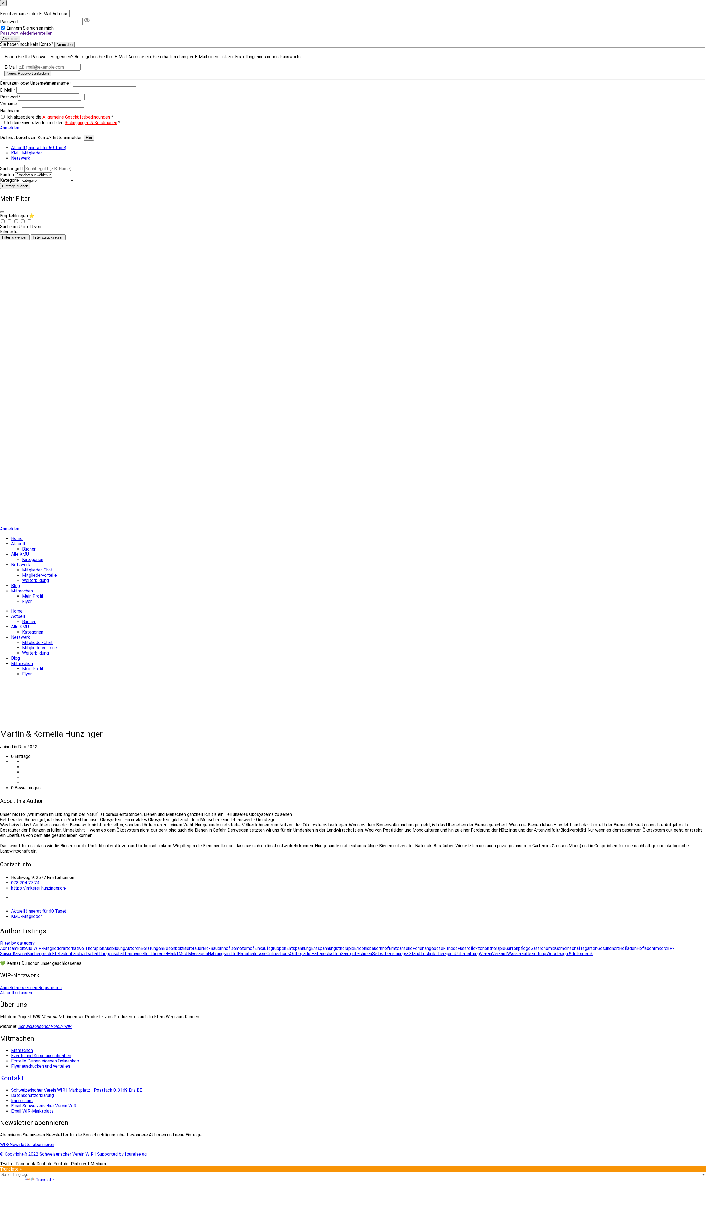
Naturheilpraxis (252, 953)
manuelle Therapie (149, 953)
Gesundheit (608, 948)
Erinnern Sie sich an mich (30, 28)
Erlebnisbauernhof (371, 948)
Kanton (7, 174)
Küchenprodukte (43, 953)
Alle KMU (20, 554)
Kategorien (32, 559)
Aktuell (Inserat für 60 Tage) (38, 147)
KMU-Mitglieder (26, 153)
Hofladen (628, 948)
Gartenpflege (518, 948)
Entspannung (298, 948)
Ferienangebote (428, 948)
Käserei (20, 953)
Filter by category (17, 943)
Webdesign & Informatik (569, 953)
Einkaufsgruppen (270, 948)
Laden (65, 953)
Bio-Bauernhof (216, 948)
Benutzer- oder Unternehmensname (36, 83)
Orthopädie (300, 953)
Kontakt (12, 1078)
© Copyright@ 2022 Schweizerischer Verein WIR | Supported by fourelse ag (73, 1154)
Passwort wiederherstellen (26, 33)
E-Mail (10, 67)
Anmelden (10, 39)
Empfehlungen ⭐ (17, 215)
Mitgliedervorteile (39, 575)
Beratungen (152, 948)
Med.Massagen (193, 953)
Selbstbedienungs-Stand (396, 953)
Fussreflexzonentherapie (481, 948)
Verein (486, 953)
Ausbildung (114, 948)
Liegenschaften (116, 953)
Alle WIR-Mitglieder (44, 948)
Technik (427, 953)
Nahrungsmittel (223, 953)
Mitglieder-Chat (37, 570)
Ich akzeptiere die (60, 117)
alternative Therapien (83, 948)
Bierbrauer (193, 948)
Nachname (10, 110)
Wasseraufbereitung (526, 953)
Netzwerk (20, 158)
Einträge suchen (15, 186)
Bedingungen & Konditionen (91, 122)
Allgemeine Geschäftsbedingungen (76, 117)
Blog (15, 585)
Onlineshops (278, 953)
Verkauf (499, 953)
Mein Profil (32, 596)
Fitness (450, 948)
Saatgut (349, 953)
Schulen (364, 953)
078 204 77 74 (25, 882)
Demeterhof (242, 948)
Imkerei (661, 948)
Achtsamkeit (12, 948)
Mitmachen (22, 591)
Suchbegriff (11, 168)
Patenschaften (326, 953)
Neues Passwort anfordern (28, 73)
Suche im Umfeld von (20, 226)
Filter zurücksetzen (48, 237)
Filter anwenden (14, 237)
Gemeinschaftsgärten (576, 948)
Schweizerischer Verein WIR (45, 1026)
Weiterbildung (35, 580)
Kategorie (9, 180)
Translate (45, 1179)
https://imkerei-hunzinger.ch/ (39, 888)
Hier (89, 138)
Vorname (8, 103)
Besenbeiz (173, 948)
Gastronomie (543, 948)
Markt (172, 953)
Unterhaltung (467, 953)
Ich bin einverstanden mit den (63, 122)
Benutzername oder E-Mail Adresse (34, 13)
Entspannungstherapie (332, 948)
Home (17, 538)
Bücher (29, 549)
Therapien (445, 953)
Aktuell (18, 543)
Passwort (9, 21)
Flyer (27, 601)
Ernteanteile (401, 948)
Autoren (133, 948)
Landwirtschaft (86, 953)
